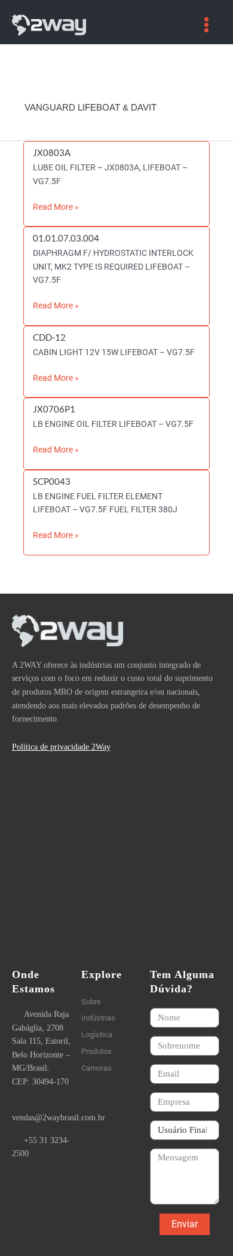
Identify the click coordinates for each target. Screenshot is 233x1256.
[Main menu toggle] (207, 25)
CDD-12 (49, 337)
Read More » (56, 206)
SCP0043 (51, 481)
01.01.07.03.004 (66, 238)
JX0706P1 (54, 409)
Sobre (91, 1001)
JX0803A (51, 153)
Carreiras (96, 1068)
